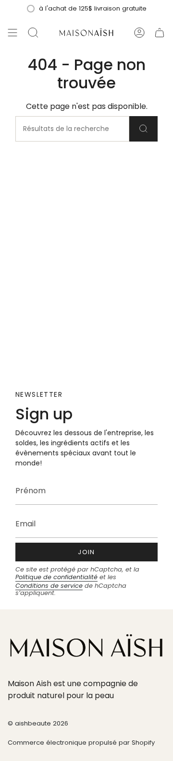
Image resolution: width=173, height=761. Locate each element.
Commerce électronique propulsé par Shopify (81, 742)
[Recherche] (143, 129)
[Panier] (159, 33)
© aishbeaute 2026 (38, 723)
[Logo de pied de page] (86, 647)
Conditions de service (49, 586)
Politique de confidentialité (56, 577)
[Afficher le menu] (12, 33)
